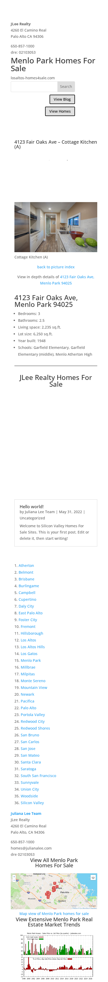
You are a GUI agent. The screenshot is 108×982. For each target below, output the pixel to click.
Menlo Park (31, 660)
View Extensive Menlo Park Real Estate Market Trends (54, 922)
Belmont (26, 572)
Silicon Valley (32, 802)
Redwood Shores (35, 728)
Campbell (27, 592)
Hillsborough (32, 633)
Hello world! (32, 507)
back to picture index (56, 266)
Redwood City (33, 721)
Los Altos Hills (33, 646)
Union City (30, 789)
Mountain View (34, 687)
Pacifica (27, 701)
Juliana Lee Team (40, 511)
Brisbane (26, 579)
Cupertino (27, 599)
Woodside (29, 795)
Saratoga (28, 768)
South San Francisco (38, 775)
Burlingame (29, 585)
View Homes (60, 111)
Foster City (28, 619)
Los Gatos (29, 653)
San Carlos (30, 741)
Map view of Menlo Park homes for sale (54, 913)
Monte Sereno (33, 680)
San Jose (28, 748)
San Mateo (30, 755)
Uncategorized (32, 518)
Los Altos (28, 640)
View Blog (62, 99)
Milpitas (28, 673)
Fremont (28, 626)
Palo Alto (28, 707)
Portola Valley (33, 714)
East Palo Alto (30, 612)
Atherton (26, 565)
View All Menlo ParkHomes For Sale (54, 863)
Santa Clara (31, 762)
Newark (27, 694)
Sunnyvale (30, 782)
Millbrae (28, 667)
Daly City (26, 606)
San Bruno (30, 734)
